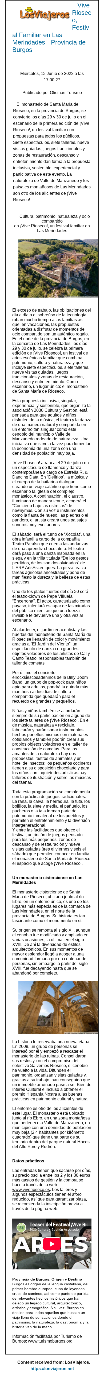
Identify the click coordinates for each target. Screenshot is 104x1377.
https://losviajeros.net (52, 1368)
